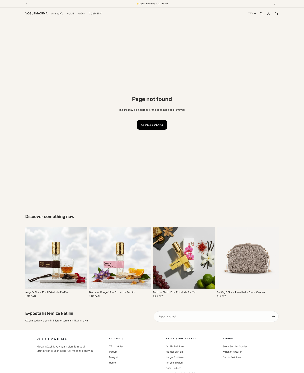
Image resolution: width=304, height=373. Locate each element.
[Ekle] (81, 283)
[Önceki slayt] (30, 258)
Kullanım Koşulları (232, 351)
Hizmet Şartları (174, 351)
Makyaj (113, 357)
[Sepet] (276, 13)
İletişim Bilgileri (174, 362)
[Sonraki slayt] (82, 258)
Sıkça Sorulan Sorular (235, 346)
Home (112, 362)
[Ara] (261, 13)
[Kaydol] (273, 316)
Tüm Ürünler (116, 346)
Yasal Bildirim (173, 367)
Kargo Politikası (174, 357)
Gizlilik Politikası (175, 346)
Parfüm (113, 351)
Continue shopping (152, 124)
